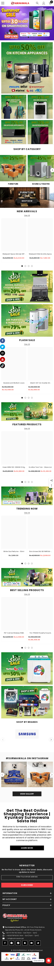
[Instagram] (11, 943)
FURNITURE (13, 184)
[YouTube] (31, 943)
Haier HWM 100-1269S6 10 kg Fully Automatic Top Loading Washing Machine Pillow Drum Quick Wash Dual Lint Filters (13, 467)
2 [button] (23, 37)
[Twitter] (38, 943)
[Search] (37, 3)
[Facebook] (5, 943)
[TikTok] (18, 943)
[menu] (2, 3)
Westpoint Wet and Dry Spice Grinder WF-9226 (40, 254)
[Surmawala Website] (13, 169)
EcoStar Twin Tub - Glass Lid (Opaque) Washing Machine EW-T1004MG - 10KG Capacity (40, 467)
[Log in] (43, 3)
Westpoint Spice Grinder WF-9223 (14, 254)
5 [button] (31, 37)
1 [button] (21, 37)
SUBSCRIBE (27, 885)
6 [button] (33, 37)
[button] (51, 739)
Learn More (27, 848)
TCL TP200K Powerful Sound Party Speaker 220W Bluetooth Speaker (40, 633)
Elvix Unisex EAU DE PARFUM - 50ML (40, 551)
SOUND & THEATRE (41, 184)
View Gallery (27, 794)
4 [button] (28, 37)
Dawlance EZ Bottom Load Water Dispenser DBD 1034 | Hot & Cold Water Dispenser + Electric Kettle (13, 383)
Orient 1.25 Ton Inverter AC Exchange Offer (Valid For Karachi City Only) (40, 383)
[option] (27, 23)
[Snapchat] (24, 943)
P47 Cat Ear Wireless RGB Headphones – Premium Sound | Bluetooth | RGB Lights (14, 633)
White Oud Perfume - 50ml (13, 551)
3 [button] (26, 37)
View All (27, 215)
